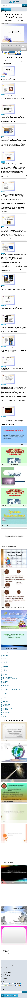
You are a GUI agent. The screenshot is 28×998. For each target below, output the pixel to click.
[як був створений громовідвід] (14, 854)
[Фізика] (14, 813)
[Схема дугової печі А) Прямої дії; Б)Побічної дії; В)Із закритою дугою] (8, 360)
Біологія (4, 665)
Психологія (5, 697)
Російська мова (6, 701)
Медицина (5, 682)
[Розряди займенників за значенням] (14, 640)
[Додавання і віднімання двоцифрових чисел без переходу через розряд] (14, 619)
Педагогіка (5, 690)
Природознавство (6, 696)
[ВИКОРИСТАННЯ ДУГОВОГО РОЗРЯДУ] (14, 456)
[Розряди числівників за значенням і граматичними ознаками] (14, 578)
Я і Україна (5, 717)
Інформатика (5, 655)
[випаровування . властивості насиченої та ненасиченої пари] (14, 894)
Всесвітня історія (6, 667)
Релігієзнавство (6, 700)
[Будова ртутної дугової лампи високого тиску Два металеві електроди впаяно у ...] (8, 185)
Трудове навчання (6, 705)
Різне (4, 698)
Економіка (5, 674)
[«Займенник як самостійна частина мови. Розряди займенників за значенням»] (14, 435)
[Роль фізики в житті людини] (14, 874)
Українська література (7, 708)
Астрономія (5, 662)
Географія (5, 669)
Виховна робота (6, 666)
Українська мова (6, 709)
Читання (4, 716)
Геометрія (5, 670)
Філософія (5, 713)
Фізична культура (6, 712)
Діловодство (5, 671)
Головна (2, 11)
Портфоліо (5, 693)
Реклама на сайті (6, 976)
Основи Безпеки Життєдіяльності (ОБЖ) (11, 689)
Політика (4, 692)
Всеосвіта (5, 978)
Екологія (4, 673)
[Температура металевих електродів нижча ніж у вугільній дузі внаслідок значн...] (8, 156)
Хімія (4, 714)
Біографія (5, 663)
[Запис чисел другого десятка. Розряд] (14, 558)
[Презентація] (14, 731)
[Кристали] (14, 915)
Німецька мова (6, 685)
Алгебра (4, 658)
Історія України (6, 657)
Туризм (4, 706)
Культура (4, 679)
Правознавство (6, 694)
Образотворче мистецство (8, 687)
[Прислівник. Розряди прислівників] (14, 517)
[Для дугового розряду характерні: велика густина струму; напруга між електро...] (8, 108)
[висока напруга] (14, 833)
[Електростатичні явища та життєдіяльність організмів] (14, 772)
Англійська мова (6, 659)
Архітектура (5, 661)
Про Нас (4, 974)
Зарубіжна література (7, 677)
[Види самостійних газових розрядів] (14, 476)
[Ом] (14, 752)
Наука (4, 686)
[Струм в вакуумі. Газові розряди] (14, 537)
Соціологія (5, 702)
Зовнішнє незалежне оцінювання (10, 678)
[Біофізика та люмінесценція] (14, 935)
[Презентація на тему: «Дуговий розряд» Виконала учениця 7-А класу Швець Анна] (8, 70)
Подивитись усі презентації (5, 951)
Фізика (4, 710)
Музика (4, 683)
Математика (5, 681)
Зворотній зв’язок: (10, 965)
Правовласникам (6, 975)
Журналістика (5, 675)
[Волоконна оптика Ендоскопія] (14, 792)
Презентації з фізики (9, 11)
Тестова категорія (6, 704)
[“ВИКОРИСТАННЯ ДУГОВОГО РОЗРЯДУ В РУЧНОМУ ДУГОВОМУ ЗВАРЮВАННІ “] (14, 497)
